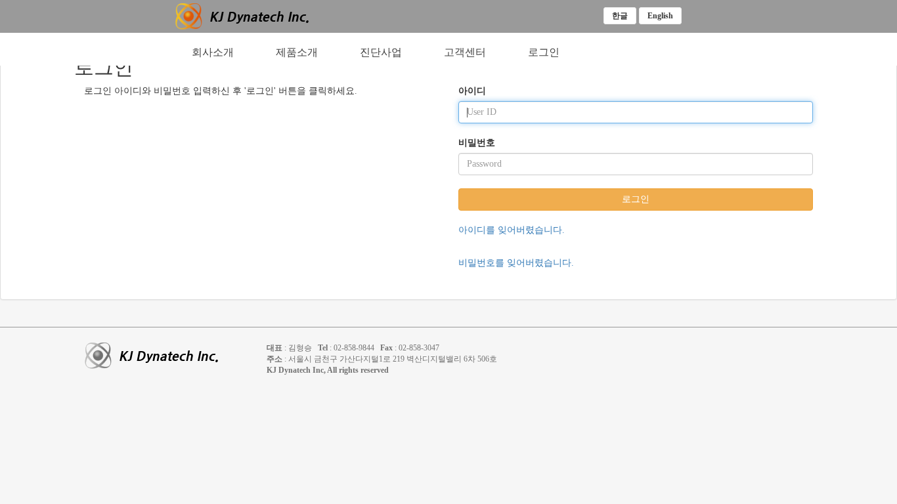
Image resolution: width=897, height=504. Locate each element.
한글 (620, 15)
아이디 (472, 91)
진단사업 (381, 52)
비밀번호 (476, 143)
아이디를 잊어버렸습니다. (511, 230)
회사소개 (213, 52)
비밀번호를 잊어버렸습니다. (516, 263)
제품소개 (297, 52)
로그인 (543, 52)
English (660, 15)
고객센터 (465, 52)
